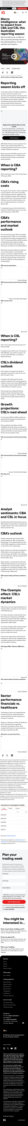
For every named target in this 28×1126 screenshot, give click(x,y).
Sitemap (7, 1035)
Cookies (10, 1037)
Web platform (7, 982)
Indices (17, 808)
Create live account (22, 8)
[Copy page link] (2, 72)
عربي (17, 12)
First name (5, 873)
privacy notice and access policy (15, 907)
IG (4, 1035)
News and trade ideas (9, 1005)
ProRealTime (6, 993)
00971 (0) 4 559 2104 (11, 1019)
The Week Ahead (8, 1002)
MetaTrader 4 (7, 989)
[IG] (3, 12)
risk (4, 1061)
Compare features (8, 995)
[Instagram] (4, 1048)
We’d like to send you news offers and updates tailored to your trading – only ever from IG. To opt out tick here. (13, 896)
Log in (14, 8)
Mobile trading (7, 984)
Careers (11, 1116)
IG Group (5, 1116)
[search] (23, 12)
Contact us (6, 1013)
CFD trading (6, 972)
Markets (5, 959)
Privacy (5, 1037)
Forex (2, 68)
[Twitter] (7, 72)
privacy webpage (9, 909)
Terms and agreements (17, 1035)
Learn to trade (7, 999)
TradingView (6, 991)
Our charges (6, 975)
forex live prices (11, 835)
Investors (16, 1037)
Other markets (7, 968)
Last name (5, 880)
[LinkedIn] (12, 72)
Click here (11, 1023)
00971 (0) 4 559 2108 (13, 1015)
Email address (6, 887)
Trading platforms (8, 979)
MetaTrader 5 (7, 986)
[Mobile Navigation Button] (26, 12)
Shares (8, 68)
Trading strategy (8, 1007)
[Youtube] (12, 1048)
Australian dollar (16, 68)
